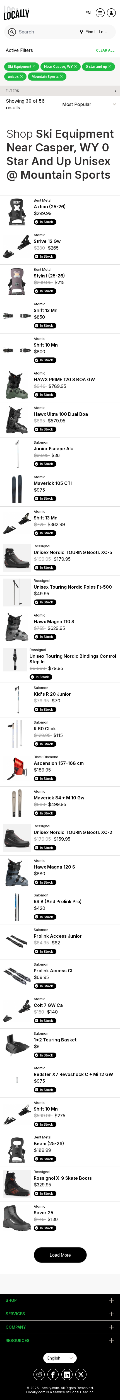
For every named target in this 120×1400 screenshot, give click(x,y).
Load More (60, 1255)
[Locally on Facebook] (53, 1374)
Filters (12, 91)
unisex (14, 76)
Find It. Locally (98, 31)
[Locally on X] (81, 1374)
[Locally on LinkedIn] (67, 1374)
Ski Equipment (20, 66)
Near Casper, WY (59, 66)
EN (88, 12)
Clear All (105, 50)
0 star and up (97, 66)
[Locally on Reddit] (39, 1374)
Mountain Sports (45, 76)
